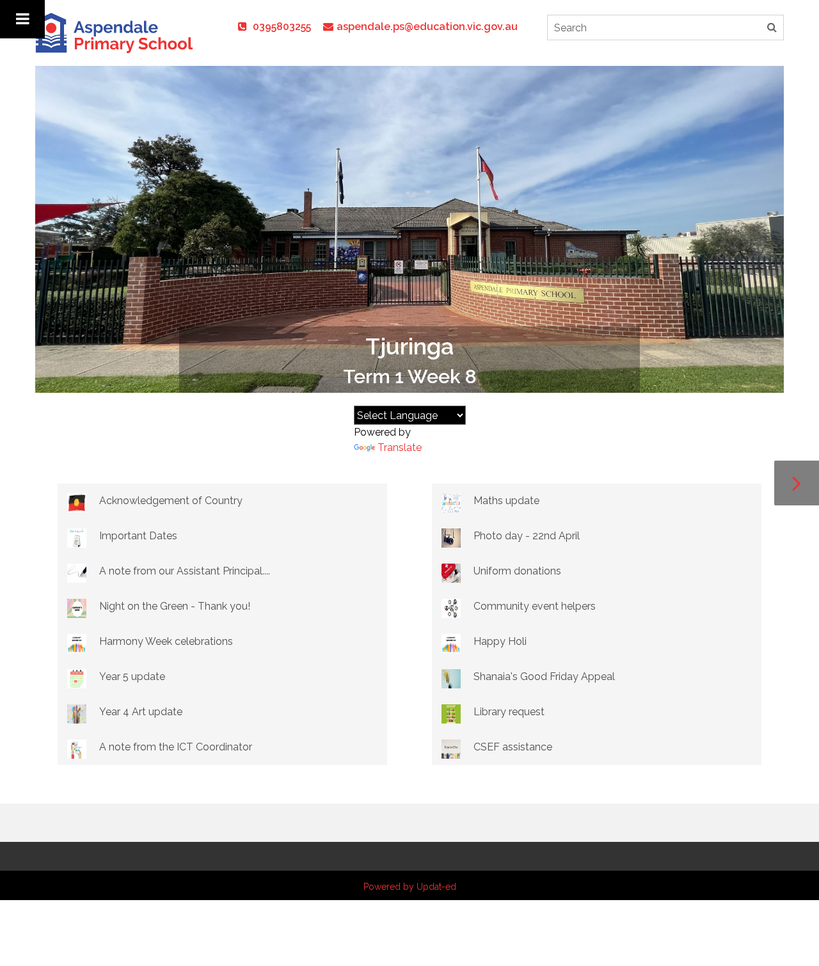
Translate (400, 447)
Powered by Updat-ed (409, 887)
